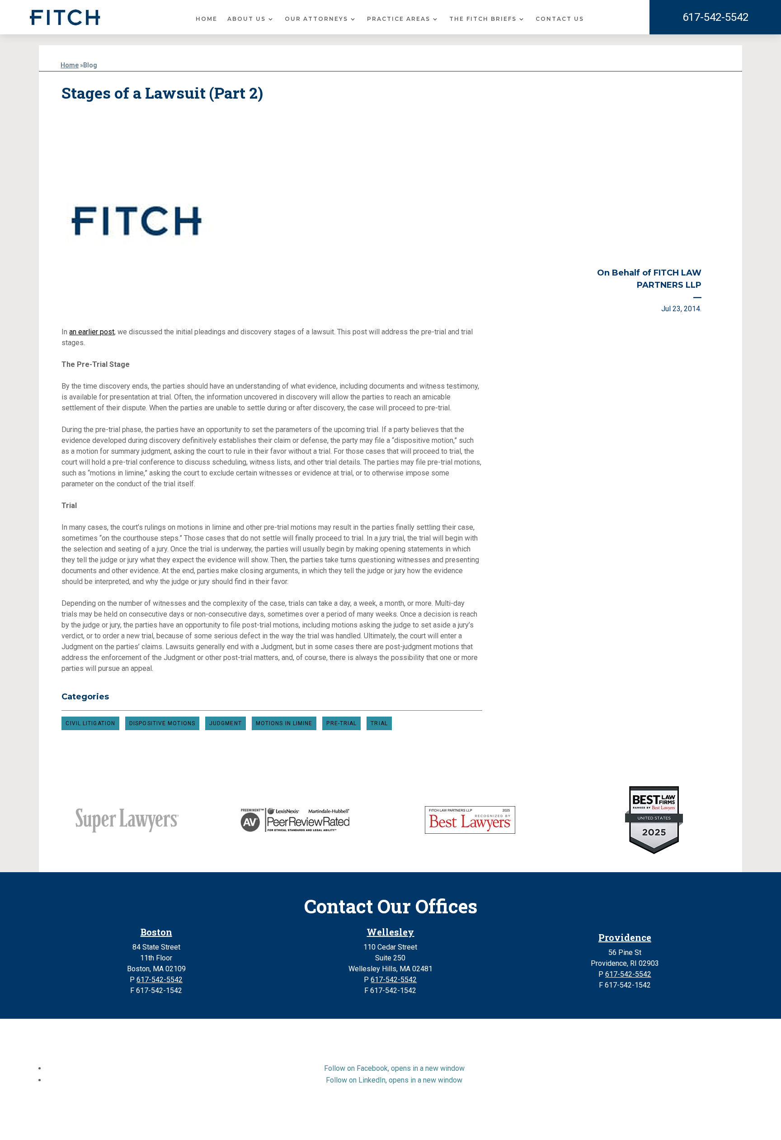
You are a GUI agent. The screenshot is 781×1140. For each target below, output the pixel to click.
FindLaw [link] (512, 1123)
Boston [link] (156, 932)
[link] (65, 17)
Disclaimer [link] (273, 1123)
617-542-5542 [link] (715, 17)
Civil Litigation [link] (90, 723)
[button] (394, 1068)
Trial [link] (379, 723)
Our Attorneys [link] (316, 19)
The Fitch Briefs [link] (483, 19)
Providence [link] (624, 937)
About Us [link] (246, 19)
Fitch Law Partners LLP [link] (369, 1112)
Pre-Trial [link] (341, 723)
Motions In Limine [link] (284, 723)
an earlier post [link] (91, 332)
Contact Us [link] (560, 19)
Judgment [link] (225, 723)
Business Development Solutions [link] (434, 1123)
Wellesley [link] (390, 932)
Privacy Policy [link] (353, 1123)
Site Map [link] (310, 1123)
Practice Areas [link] (398, 19)
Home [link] (206, 19)
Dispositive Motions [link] (162, 723)
